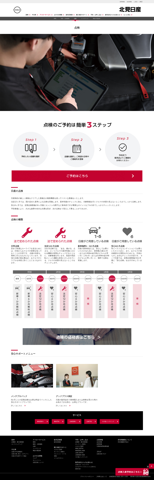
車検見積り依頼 (80, 450)
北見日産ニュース (38, 462)
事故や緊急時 (96, 18)
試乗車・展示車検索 (17, 442)
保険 (55, 456)
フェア (35, 458)
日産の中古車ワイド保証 (18, 456)
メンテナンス (84, 18)
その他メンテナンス (108, 421)
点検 (75, 18)
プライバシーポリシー (87, 476)
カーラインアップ (16, 444)
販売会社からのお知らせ (112, 15)
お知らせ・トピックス (82, 464)
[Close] (147, 466)
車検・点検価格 (65, 18)
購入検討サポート (81, 15)
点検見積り (73, 421)
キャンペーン (37, 460)
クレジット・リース (60, 454)
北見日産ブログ (101, 454)
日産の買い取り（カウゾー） (20, 454)
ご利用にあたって (101, 476)
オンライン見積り (59, 451)
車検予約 (56, 421)
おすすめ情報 (58, 15)
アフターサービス (45, 15)
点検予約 (89, 421)
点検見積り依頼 (80, 455)
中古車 (34, 15)
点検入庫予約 (79, 452)
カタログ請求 (58, 449)
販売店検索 (69, 15)
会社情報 (129, 1)
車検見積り (40, 421)
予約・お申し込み (96, 15)
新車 (27, 15)
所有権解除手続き (123, 442)
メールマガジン (58, 458)
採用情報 (122, 1)
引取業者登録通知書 (103, 446)
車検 (55, 18)
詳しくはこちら (16, 405)
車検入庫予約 (79, 448)
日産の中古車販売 (16, 451)
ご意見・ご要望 (138, 1)
